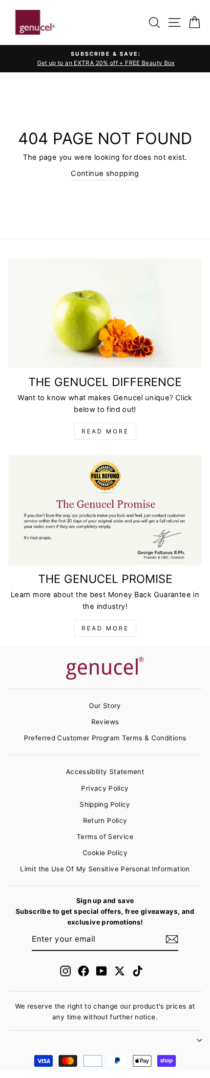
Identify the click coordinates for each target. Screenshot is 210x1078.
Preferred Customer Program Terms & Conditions (105, 738)
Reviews (105, 722)
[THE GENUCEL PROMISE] (105, 509)
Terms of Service (105, 837)
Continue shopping (105, 173)
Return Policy (105, 820)
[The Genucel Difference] (105, 313)
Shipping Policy (105, 804)
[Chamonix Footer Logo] (105, 669)
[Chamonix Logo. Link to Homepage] (35, 22)
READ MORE (105, 431)
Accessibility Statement (105, 772)
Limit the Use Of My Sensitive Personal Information (104, 869)
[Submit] (172, 939)
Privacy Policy (104, 788)
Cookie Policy (105, 853)
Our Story (105, 706)
